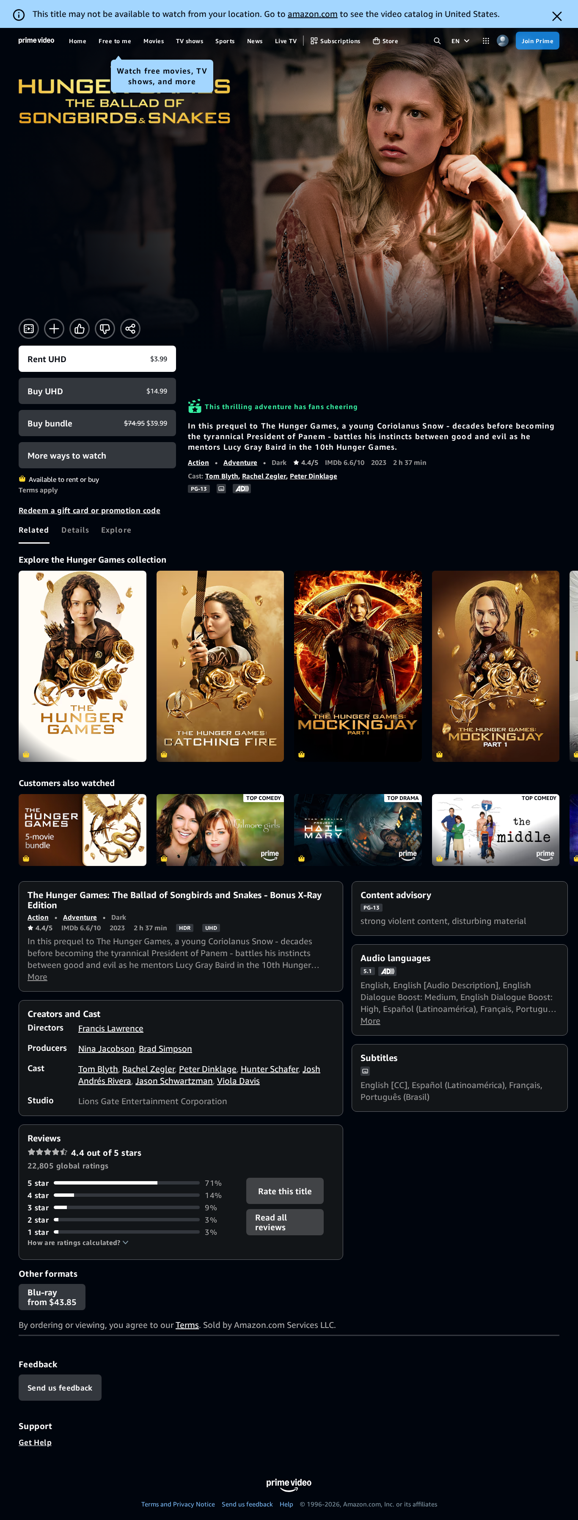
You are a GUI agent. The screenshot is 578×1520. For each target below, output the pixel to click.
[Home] (36, 40)
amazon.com (313, 14)
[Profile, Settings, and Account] (502, 41)
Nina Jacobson (106, 1048)
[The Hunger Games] (82, 666)
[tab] (34, 530)
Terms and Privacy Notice (178, 1504)
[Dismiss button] (557, 16)
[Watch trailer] (29, 329)
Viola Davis (238, 1081)
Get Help (35, 1442)
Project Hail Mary (358, 830)
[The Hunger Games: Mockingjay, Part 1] (358, 666)
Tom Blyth (221, 476)
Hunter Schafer (269, 1069)
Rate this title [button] (285, 1191)
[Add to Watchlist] (54, 329)
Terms (187, 1325)
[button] (78, 1242)
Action (198, 462)
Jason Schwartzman (174, 1081)
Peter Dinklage (313, 476)
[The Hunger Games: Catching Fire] (220, 666)
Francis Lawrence (110, 1028)
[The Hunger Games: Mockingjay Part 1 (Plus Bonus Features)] (496, 666)
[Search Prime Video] (437, 41)
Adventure (240, 462)
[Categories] (486, 41)
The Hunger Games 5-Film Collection (82, 830)
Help (286, 1504)
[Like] (79, 329)
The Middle (496, 830)
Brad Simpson (165, 1048)
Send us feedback (247, 1504)
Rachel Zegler (264, 476)
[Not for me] (105, 329)
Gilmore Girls (220, 830)
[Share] (130, 329)
